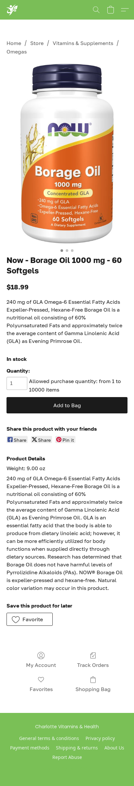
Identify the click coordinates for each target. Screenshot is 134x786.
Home (14, 43)
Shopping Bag (93, 689)
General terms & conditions (49, 738)
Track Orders (93, 665)
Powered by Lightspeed (67, 768)
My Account (41, 665)
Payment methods (29, 748)
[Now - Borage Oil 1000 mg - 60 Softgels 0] (67, 154)
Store (37, 43)
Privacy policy (100, 738)
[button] (12, 10)
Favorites (41, 689)
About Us (114, 748)
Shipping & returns (77, 748)
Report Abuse (67, 757)
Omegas (17, 51)
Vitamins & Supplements (83, 43)
